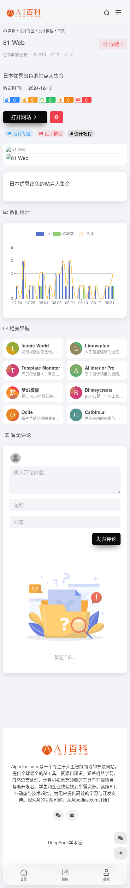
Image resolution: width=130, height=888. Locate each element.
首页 (11, 30)
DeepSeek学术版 (65, 842)
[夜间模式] (120, 853)
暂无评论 (21, 435)
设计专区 (26, 30)
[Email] (72, 815)
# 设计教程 (81, 133)
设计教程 (45, 30)
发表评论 (106, 538)
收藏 (116, 44)
